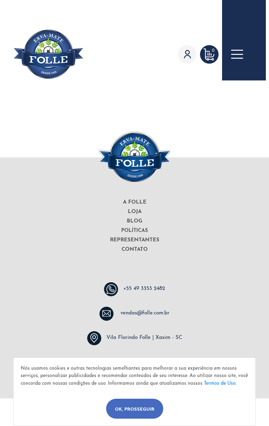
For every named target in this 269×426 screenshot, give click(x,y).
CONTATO (135, 249)
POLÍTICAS (134, 230)
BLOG (134, 221)
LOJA (135, 211)
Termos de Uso (220, 383)
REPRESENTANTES (134, 240)
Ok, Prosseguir (134, 409)
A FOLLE (134, 202)
